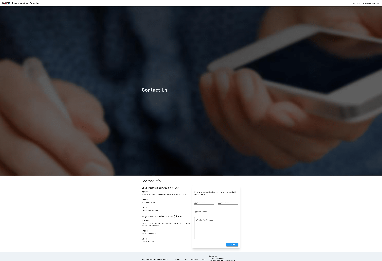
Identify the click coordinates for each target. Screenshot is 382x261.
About (359, 3)
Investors (367, 3)
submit (232, 244)
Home (352, 3)
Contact (375, 3)
